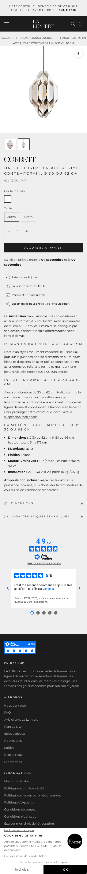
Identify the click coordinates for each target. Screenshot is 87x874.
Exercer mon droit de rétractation (29, 823)
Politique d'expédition (20, 802)
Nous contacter (15, 705)
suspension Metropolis (20, 417)
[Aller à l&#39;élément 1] (10, 144)
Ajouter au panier (43, 247)
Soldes (9, 748)
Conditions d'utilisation (21, 816)
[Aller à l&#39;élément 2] (24, 144)
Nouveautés (13, 741)
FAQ (7, 712)
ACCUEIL (7, 37)
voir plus (48, 588)
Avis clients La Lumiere (21, 719)
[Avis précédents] (8, 589)
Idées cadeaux (14, 734)
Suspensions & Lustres (36, 37)
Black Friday (13, 755)
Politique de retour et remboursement (32, 795)
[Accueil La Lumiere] (43, 24)
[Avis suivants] (79, 589)
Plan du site (13, 727)
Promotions (13, 762)
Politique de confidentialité (24, 788)
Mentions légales (16, 781)
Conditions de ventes (19, 809)
